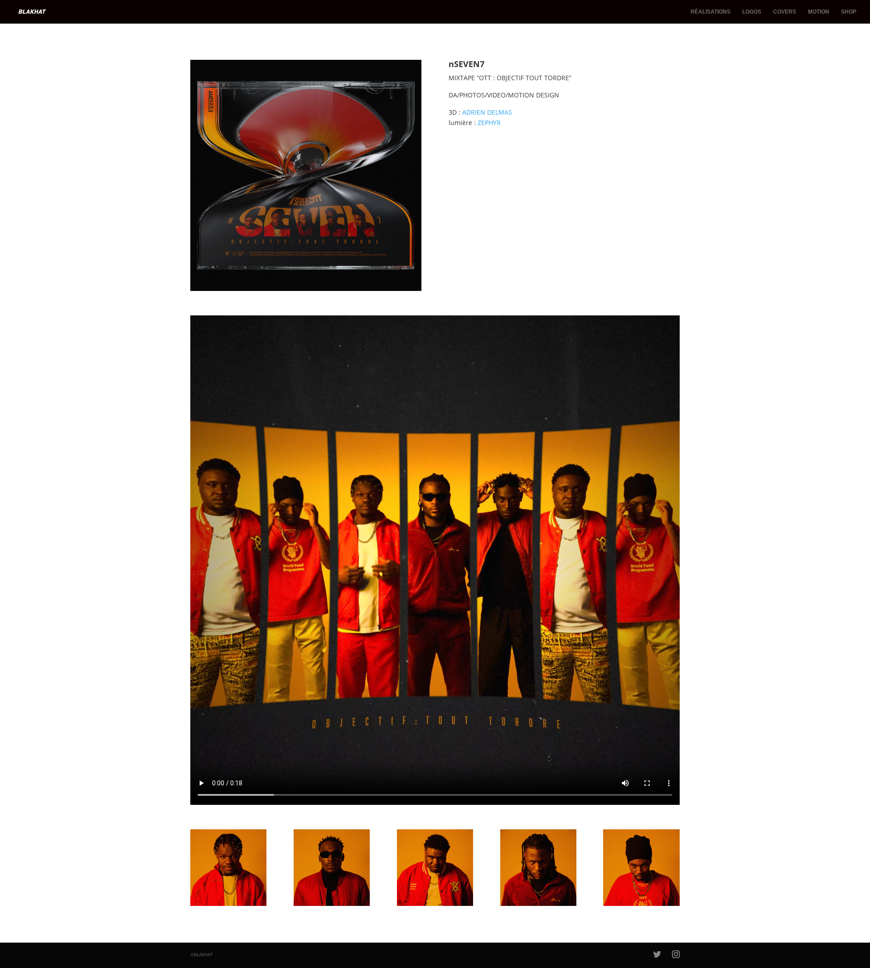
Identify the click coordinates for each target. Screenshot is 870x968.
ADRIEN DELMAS (487, 112)
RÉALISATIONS (710, 12)
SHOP (848, 12)
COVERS (784, 12)
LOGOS (751, 12)
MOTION (818, 12)
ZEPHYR (489, 122)
